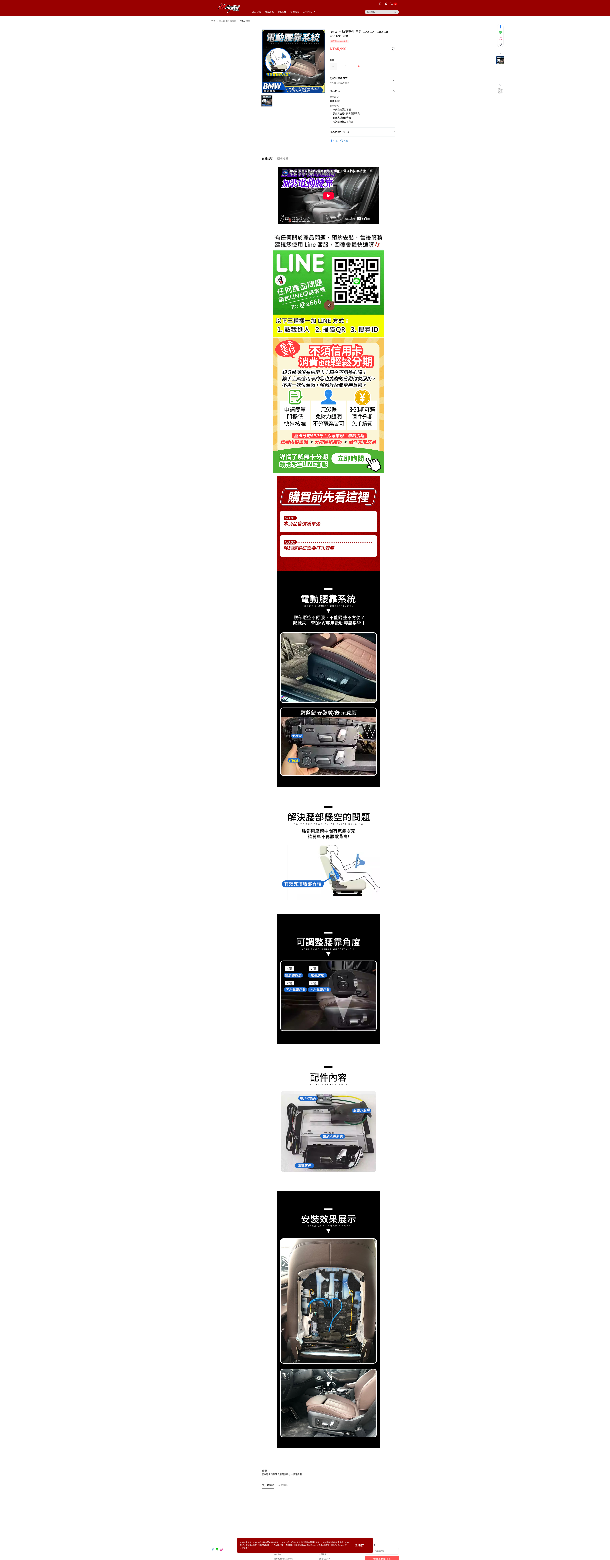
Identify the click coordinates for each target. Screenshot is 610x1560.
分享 (335, 141)
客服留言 (323, 1554)
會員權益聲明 (324, 1559)
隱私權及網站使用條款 (283, 1559)
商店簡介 (278, 1554)
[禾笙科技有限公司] (229, 8)
